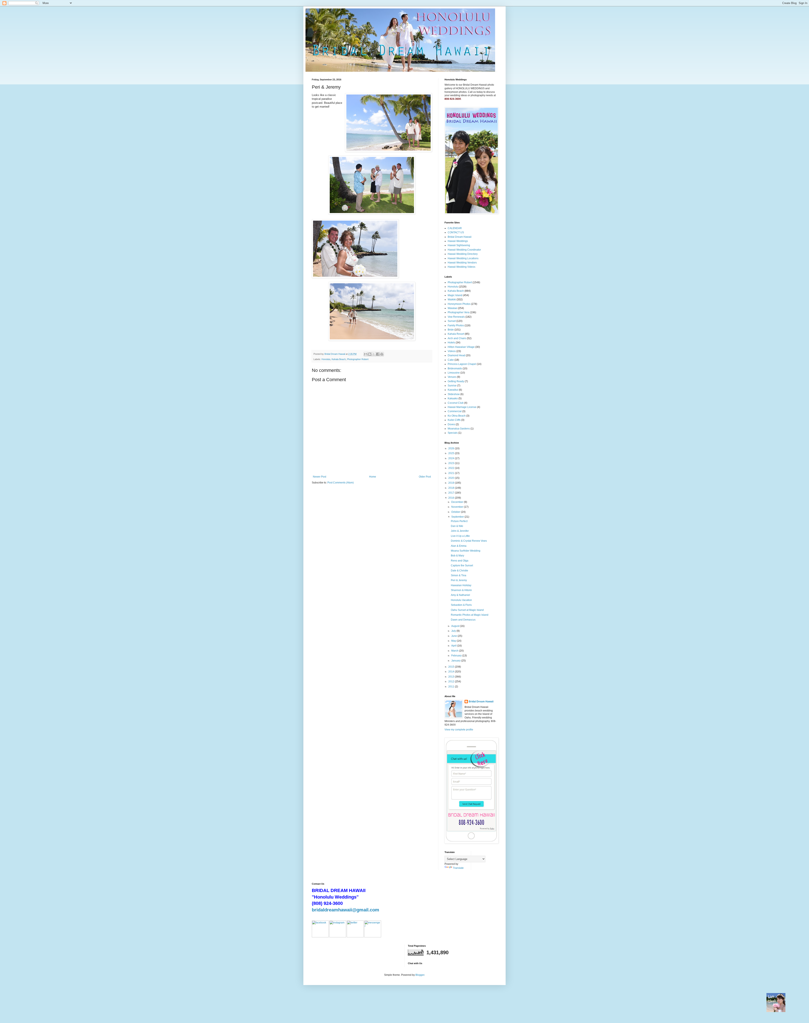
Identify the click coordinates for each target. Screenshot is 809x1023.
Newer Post (319, 476)
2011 (451, 686)
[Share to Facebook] (378, 354)
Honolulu (325, 359)
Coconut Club (455, 402)
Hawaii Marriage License (462, 407)
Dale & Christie (459, 570)
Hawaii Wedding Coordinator (464, 249)
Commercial (455, 411)
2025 (451, 453)
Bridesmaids (455, 368)
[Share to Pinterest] (382, 354)
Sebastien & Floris (461, 604)
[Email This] (366, 354)
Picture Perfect (459, 521)
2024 (451, 458)
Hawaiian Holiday (461, 585)
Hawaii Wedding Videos (461, 266)
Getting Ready (456, 381)
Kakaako (453, 398)
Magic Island (455, 295)
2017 (451, 492)
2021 (451, 473)
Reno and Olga (459, 560)
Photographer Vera (458, 312)
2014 (451, 671)
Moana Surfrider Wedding (465, 550)
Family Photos (456, 325)
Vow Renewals (456, 316)
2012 (451, 681)
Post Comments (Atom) (340, 482)
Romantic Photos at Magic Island (469, 614)
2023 (451, 463)
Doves (451, 424)
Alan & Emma (458, 545)
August (455, 626)
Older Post (425, 476)
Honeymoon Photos (459, 303)
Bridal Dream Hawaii (459, 236)
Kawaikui (453, 389)
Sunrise (452, 385)
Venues (452, 376)
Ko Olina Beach (457, 415)
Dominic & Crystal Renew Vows (469, 540)
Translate (458, 867)
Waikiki (452, 299)
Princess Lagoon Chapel (462, 364)
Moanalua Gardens (459, 428)
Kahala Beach (339, 359)
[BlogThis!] (370, 354)
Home (372, 476)
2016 (451, 497)
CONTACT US (456, 232)
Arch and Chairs (457, 338)
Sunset (452, 321)
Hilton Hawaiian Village (461, 346)
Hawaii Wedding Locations (463, 258)
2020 (451, 477)
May (454, 640)
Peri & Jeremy (459, 580)
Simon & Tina (458, 575)
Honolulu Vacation (461, 600)
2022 (451, 468)
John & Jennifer (460, 530)
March (455, 650)
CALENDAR (455, 228)
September (458, 516)
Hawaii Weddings (458, 241)
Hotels (451, 342)
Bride (451, 329)
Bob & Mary (457, 555)
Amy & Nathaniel (460, 595)
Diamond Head (456, 355)
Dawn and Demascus (463, 619)
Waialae (452, 308)
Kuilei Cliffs (454, 419)
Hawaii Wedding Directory (463, 253)
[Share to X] (374, 354)
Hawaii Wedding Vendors (462, 262)
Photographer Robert (357, 359)
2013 (451, 676)
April (454, 645)
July (454, 630)
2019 (451, 482)
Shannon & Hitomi (461, 590)
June (454, 635)
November (457, 506)
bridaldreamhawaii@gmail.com (345, 909)
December (457, 502)
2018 (451, 487)
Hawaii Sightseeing (459, 245)
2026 (451, 448)
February (456, 655)
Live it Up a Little (460, 535)
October (456, 511)
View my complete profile (459, 729)
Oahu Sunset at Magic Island (467, 610)
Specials (453, 432)
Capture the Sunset (462, 565)
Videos (452, 351)
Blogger (419, 974)
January (456, 660)
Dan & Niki (457, 526)
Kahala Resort (456, 333)
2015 (451, 666)
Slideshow (454, 394)
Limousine (454, 372)
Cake (451, 359)
